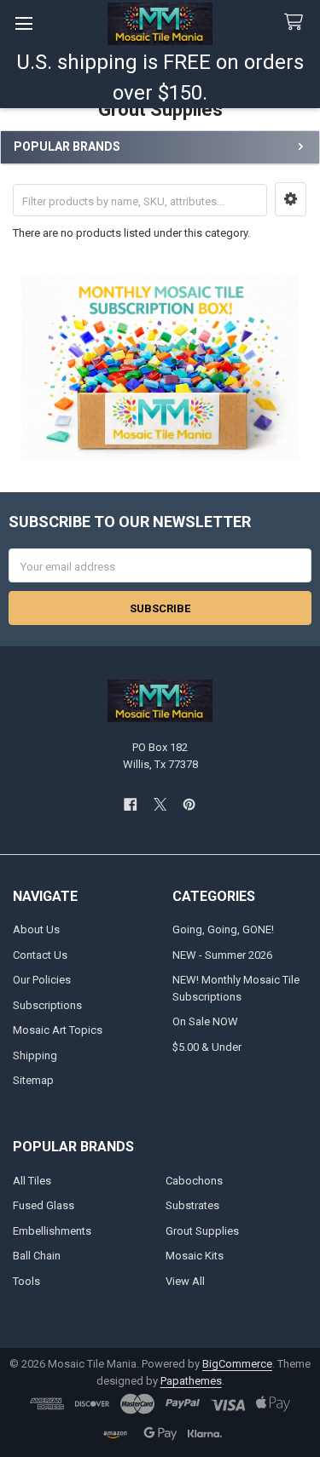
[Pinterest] (189, 804)
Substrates (192, 1205)
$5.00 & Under (206, 1047)
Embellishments (52, 1231)
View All (185, 1281)
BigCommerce (237, 1363)
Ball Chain (37, 1255)
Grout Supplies (202, 1231)
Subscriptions (47, 1005)
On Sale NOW (205, 1021)
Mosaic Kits (195, 1255)
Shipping (35, 1055)
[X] (160, 804)
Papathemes (191, 1380)
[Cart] (297, 22)
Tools (26, 1281)
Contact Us (40, 955)
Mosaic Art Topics (57, 1030)
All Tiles (32, 1180)
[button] (290, 199)
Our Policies (42, 979)
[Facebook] (130, 804)
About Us (36, 929)
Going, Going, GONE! (223, 929)
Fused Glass (43, 1205)
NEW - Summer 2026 (222, 955)
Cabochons (194, 1180)
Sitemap (33, 1080)
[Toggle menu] (23, 23)
